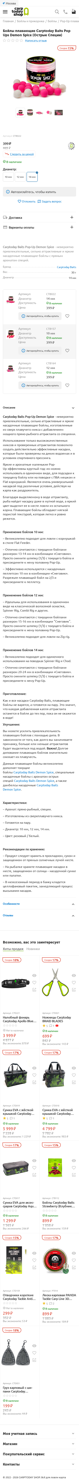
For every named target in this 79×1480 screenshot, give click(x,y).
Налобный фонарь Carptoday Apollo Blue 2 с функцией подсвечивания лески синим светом (19, 1019)
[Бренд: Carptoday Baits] (71, 145)
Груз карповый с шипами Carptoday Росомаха (17, 1389)
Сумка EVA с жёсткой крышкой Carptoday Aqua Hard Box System (18, 1111)
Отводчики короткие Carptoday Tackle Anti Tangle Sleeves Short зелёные (18, 1296)
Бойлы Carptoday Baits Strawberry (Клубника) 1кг (58, 1204)
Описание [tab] (9, 407)
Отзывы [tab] (8, 915)
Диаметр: (9, 169)
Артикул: (7, 135)
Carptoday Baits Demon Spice (33, 772)
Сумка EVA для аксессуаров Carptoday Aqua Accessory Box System (19, 1204)
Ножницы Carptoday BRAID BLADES (56, 1019)
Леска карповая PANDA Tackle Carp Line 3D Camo (59, 1296)
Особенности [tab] (11, 903)
